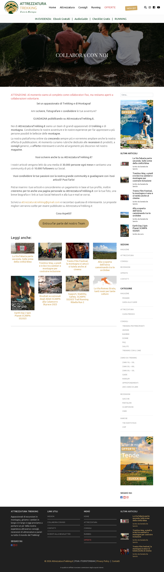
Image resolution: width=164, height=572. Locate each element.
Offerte (124, 273)
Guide (124, 375)
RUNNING (120, 18)
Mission (50, 516)
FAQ (124, 342)
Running (96, 7)
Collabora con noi (56, 522)
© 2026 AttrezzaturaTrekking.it (58, 561)
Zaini (124, 411)
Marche (123, 418)
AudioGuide (81, 18)
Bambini (125, 334)
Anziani (125, 330)
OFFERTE (110, 7)
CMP (124, 427)
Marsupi (126, 379)
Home (52, 7)
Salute (125, 346)
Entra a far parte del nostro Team (64, 223)
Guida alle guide (129, 302)
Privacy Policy (103, 561)
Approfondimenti (130, 383)
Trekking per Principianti (133, 326)
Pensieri (125, 298)
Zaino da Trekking (128, 358)
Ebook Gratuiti (61, 18)
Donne (125, 338)
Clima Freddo (128, 314)
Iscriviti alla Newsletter (58, 534)
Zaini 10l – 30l (128, 362)
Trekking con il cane (131, 350)
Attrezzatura (67, 7)
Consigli (82, 7)
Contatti (124, 279)
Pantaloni (126, 403)
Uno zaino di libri (130, 387)
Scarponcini (127, 407)
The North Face (129, 423)
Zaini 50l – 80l (128, 366)
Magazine (124, 249)
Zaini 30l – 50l (128, 371)
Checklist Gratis (101, 18)
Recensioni (125, 267)
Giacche (126, 399)
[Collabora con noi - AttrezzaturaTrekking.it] (25, 7)
